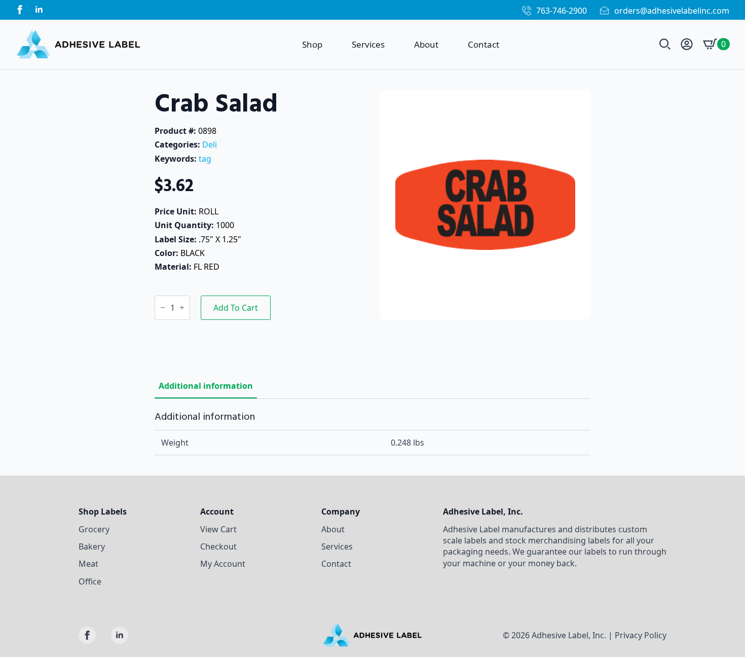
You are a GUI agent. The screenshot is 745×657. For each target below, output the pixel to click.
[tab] (206, 385)
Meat (88, 563)
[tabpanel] (372, 433)
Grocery (94, 529)
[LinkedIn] (39, 9)
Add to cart (235, 307)
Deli (209, 144)
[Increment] (182, 307)
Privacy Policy (640, 635)
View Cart (218, 529)
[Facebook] (19, 9)
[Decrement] (162, 307)
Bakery (92, 546)
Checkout (218, 546)
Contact (483, 44)
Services (368, 44)
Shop (312, 44)
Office (90, 581)
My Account (222, 563)
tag (205, 158)
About (426, 44)
